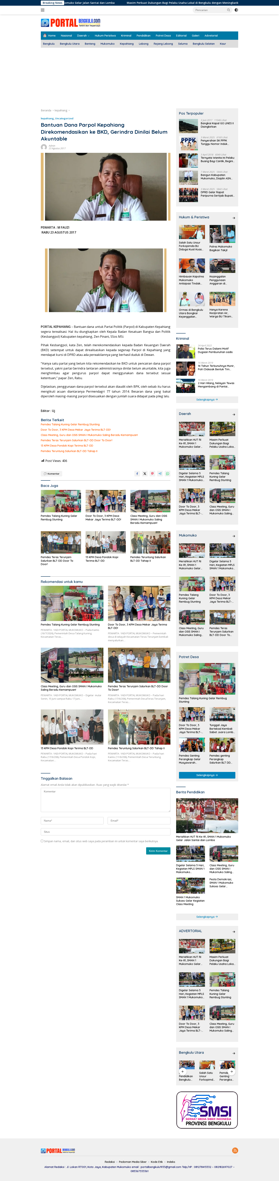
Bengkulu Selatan (204, 43)
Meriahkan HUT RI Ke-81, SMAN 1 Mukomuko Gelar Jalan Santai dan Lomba (190, 443)
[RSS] (235, 1150)
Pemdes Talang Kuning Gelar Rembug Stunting (70, 424)
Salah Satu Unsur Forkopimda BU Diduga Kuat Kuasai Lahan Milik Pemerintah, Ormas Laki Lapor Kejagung (191, 246)
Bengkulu (49, 43)
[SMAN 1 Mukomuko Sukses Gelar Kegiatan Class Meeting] (190, 886)
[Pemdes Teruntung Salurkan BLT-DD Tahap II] (150, 542)
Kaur (223, 43)
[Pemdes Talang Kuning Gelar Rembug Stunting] (61, 501)
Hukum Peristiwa (105, 35)
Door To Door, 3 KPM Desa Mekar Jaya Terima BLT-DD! (76, 429)
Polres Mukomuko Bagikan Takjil (221, 248)
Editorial (181, 35)
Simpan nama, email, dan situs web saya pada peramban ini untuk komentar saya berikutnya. (101, 841)
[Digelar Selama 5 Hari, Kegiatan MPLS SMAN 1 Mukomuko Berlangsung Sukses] (192, 462)
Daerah (82, 35)
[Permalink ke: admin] (44, 146)
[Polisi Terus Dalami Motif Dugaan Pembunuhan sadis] (185, 351)
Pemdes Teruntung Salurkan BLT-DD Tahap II (69, 451)
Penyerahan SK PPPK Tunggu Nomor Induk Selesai (214, 142)
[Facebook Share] (137, 473)
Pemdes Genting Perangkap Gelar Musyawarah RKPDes (190, 759)
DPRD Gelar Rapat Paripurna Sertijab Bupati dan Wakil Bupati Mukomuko (217, 194)
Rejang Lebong (163, 43)
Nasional (66, 35)
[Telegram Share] (160, 473)
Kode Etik (157, 1162)
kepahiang (47, 118)
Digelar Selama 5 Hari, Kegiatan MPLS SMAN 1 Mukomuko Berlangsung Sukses (191, 477)
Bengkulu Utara (70, 43)
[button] (228, 10)
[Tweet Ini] (145, 473)
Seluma (183, 43)
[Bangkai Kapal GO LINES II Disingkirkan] (188, 126)
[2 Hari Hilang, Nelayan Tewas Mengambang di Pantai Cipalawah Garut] (185, 386)
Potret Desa (163, 35)
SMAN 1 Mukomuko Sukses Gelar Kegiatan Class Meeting (190, 901)
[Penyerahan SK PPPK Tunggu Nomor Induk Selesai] (188, 143)
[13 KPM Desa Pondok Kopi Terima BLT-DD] (106, 542)
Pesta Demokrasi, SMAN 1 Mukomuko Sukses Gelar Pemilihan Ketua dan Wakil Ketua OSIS (222, 883)
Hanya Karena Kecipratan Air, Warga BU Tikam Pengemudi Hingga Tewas (221, 313)
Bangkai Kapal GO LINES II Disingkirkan (217, 125)
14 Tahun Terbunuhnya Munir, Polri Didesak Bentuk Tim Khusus (216, 367)
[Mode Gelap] (236, 10)
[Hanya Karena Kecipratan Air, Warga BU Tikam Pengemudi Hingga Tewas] (222, 299)
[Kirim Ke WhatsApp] (167, 473)
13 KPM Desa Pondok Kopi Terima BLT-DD (67, 445)
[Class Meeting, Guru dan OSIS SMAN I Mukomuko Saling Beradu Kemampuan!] (150, 501)
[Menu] (43, 10)
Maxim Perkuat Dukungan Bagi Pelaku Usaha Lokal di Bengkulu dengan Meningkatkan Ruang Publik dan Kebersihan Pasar (158, 3)
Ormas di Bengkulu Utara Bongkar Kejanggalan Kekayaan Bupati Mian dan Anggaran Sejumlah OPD (191, 313)
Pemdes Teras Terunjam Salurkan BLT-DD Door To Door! (76, 440)
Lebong (143, 43)
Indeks (171, 1162)
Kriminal (126, 35)
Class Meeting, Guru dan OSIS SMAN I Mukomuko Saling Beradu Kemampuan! (89, 435)
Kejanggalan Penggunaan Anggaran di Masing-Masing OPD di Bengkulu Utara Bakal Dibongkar (222, 280)
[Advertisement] (139, 76)
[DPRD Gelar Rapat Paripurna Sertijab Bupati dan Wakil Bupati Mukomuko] (188, 195)
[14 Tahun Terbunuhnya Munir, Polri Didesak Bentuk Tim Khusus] (185, 369)
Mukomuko (108, 43)
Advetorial (211, 35)
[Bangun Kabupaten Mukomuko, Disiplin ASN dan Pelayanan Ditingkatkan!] (188, 178)
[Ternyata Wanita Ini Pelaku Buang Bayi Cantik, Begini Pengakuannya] (188, 160)
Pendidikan (144, 35)
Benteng (90, 43)
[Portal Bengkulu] (70, 22)
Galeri (195, 35)
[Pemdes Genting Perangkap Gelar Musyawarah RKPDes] (192, 745)
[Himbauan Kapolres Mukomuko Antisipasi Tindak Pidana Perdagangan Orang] (192, 266)
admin (52, 145)
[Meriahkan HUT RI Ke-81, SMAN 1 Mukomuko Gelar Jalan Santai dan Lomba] (192, 429)
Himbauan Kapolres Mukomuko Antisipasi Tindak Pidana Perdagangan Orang (191, 280)
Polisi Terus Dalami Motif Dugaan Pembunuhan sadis (215, 350)
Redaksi (110, 1162)
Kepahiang (127, 43)
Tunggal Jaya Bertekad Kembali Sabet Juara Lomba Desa (222, 728)
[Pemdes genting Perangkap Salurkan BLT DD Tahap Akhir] (222, 745)
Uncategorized (64, 118)
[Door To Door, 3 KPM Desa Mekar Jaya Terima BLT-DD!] (106, 501)
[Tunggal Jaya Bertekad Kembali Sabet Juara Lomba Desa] (222, 714)
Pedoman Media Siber (133, 1162)
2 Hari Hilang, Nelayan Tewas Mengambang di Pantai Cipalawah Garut (216, 384)
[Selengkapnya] (233, 218)
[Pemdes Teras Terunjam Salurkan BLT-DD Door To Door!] (61, 542)
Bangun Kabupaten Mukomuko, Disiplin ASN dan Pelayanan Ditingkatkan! (216, 176)
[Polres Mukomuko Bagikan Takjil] (222, 234)
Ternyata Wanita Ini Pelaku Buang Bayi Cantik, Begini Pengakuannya (217, 159)
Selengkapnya (205, 399)
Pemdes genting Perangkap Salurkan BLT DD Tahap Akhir (220, 759)
